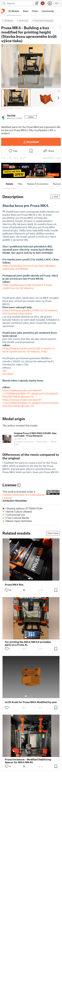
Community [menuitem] (48, 11)
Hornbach (8, 373)
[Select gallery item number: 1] (29, 578)
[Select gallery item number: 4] (33, 637)
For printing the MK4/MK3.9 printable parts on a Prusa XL (28, 643)
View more (52, 533)
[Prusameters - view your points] (43, 3)
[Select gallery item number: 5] (35, 637)
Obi (4, 370)
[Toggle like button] (6, 590)
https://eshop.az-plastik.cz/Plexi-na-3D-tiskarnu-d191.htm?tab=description (30, 312)
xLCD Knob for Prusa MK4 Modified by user (31, 702)
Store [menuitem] (25, 11)
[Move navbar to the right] (59, 11)
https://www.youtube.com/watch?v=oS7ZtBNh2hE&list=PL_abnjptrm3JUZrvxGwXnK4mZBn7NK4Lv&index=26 (30, 402)
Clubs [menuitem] (35, 11)
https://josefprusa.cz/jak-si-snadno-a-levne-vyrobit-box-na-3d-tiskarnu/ (27, 286)
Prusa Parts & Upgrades (43, 21)
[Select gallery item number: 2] (32, 578)
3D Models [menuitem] (13, 11)
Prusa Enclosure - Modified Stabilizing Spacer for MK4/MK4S (28, 761)
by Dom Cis (20, 438)
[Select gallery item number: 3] (31, 637)
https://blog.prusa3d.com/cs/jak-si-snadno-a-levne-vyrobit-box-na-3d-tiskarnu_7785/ (28, 350)
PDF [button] (56, 196)
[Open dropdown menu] (60, 27)
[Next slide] (58, 97)
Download (33, 141)
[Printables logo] (3, 11)
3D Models (8, 21)
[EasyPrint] (36, 3)
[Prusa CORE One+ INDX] (31, 170)
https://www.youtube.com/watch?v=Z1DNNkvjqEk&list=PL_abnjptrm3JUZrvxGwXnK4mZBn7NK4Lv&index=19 (30, 393)
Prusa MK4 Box (14, 584)
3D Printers (23, 21)
